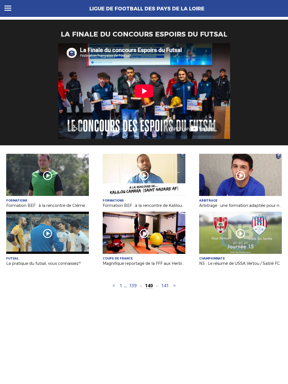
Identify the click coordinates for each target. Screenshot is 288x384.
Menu (8, 8)
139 (133, 285)
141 (165, 285)
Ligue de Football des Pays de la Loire (146, 9)
